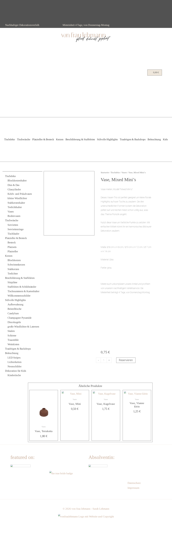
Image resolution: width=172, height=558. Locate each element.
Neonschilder (15, 366)
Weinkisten (13, 344)
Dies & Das (13, 185)
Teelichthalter (15, 207)
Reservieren (126, 360)
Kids (165, 139)
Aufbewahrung (15, 304)
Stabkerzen (13, 269)
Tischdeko (9, 139)
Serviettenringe (16, 229)
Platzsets (12, 247)
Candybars (13, 313)
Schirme (12, 335)
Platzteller (13, 251)
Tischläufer (13, 233)
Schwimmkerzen (16, 264)
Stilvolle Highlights (107, 139)
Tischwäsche (23, 139)
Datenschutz (134, 482)
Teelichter (13, 273)
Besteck (12, 242)
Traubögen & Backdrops (133, 139)
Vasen (11, 211)
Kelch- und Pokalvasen (20, 193)
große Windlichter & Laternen (23, 326)
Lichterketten (14, 362)
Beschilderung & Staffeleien (80, 139)
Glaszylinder (14, 189)
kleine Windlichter (17, 198)
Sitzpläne (12, 282)
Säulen (11, 330)
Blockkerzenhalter (17, 180)
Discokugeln (14, 322)
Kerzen (59, 139)
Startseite (105, 172)
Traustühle (13, 339)
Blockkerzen (14, 260)
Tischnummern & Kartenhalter (23, 291)
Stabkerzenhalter (16, 202)
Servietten (13, 224)
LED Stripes (14, 357)
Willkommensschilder (19, 295)
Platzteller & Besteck (43, 139)
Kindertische (14, 375)
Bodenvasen (14, 215)
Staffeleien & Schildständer (22, 286)
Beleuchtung (154, 139)
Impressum (133, 487)
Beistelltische (14, 308)
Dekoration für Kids (15, 370)
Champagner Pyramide (19, 317)
